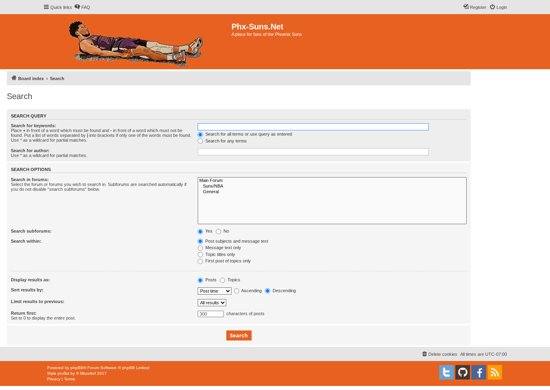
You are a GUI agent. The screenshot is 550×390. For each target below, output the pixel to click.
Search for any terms (225, 140)
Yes (208, 231)
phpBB (76, 367)
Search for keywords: (33, 125)
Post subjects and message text (236, 241)
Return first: (24, 313)
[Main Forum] (332, 181)
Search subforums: (31, 231)
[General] (332, 192)
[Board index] (137, 41)
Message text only (222, 247)
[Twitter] (446, 372)
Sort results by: (27, 289)
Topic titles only (219, 254)
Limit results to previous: (37, 301)
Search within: (26, 241)
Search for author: (30, 150)
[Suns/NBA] (332, 186)
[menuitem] (82, 7)
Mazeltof (88, 373)
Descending (283, 290)
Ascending (251, 290)
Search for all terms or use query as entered (248, 134)
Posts (210, 279)
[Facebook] (478, 372)
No (225, 231)
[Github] (462, 372)
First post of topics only (227, 260)
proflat (63, 373)
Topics (233, 279)
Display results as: (30, 279)
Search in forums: (30, 179)
